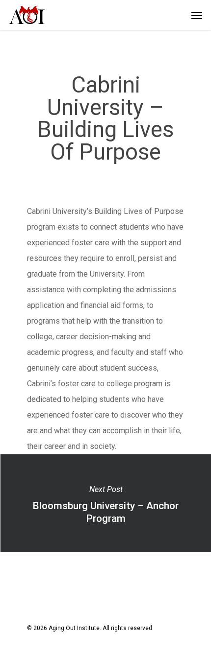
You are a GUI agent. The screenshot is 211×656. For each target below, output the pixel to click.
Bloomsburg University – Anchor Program (105, 503)
